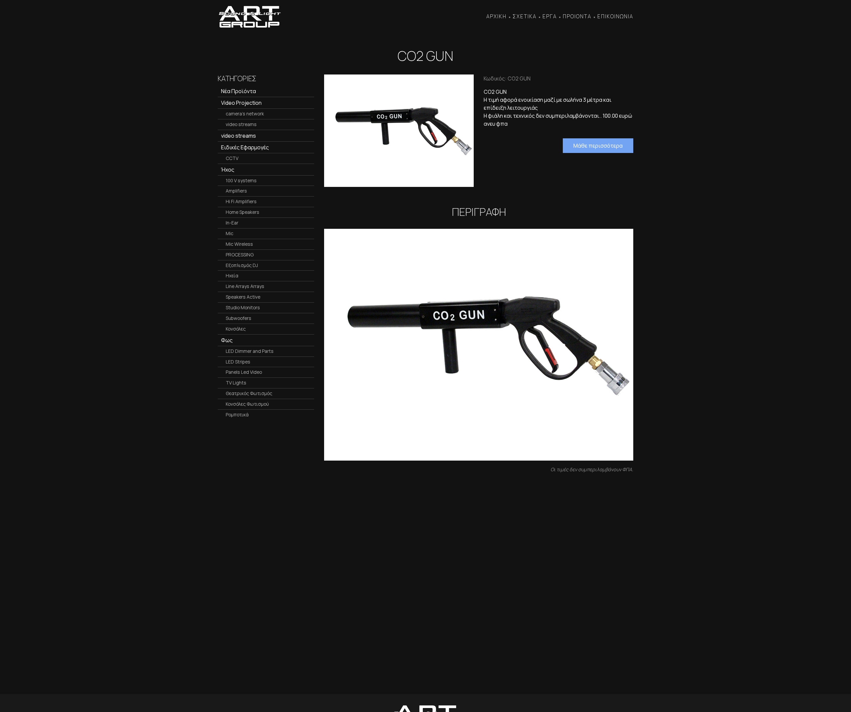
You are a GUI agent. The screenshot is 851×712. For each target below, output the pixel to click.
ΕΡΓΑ (550, 16)
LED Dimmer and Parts (250, 351)
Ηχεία (232, 275)
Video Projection (241, 102)
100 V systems (241, 180)
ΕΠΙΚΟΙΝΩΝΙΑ (615, 16)
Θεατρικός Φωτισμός (249, 393)
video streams (241, 124)
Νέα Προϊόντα (238, 91)
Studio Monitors (243, 307)
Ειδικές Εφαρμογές (245, 147)
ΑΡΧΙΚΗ (496, 16)
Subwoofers (238, 318)
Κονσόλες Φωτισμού (247, 404)
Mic (229, 233)
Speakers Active (243, 297)
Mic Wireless (239, 244)
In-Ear (232, 222)
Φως (227, 340)
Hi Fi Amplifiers (241, 201)
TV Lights (236, 382)
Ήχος (227, 169)
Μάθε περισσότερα (598, 145)
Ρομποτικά (237, 414)
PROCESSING (240, 254)
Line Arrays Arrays (245, 286)
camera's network (245, 113)
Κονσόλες (236, 329)
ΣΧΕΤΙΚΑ (525, 16)
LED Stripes (238, 361)
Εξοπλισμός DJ (242, 265)
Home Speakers (242, 212)
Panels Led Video (244, 372)
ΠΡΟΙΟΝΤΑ (577, 16)
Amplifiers (236, 191)
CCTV (232, 158)
